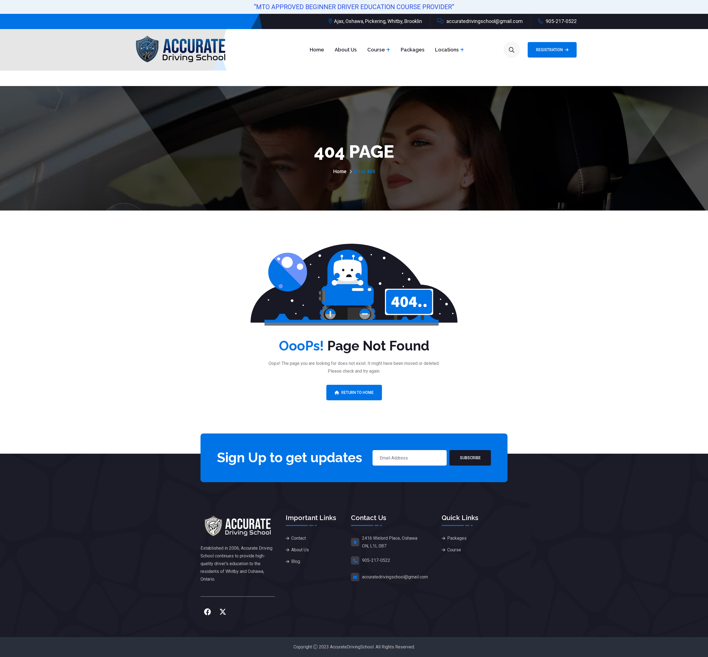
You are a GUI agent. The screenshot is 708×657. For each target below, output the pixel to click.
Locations (447, 50)
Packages (413, 50)
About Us (346, 50)
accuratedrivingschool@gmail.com (484, 21)
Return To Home (357, 392)
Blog (295, 561)
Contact (298, 538)
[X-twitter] (223, 612)
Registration (549, 50)
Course (376, 50)
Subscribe (470, 458)
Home (317, 50)
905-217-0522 (561, 21)
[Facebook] (207, 612)
